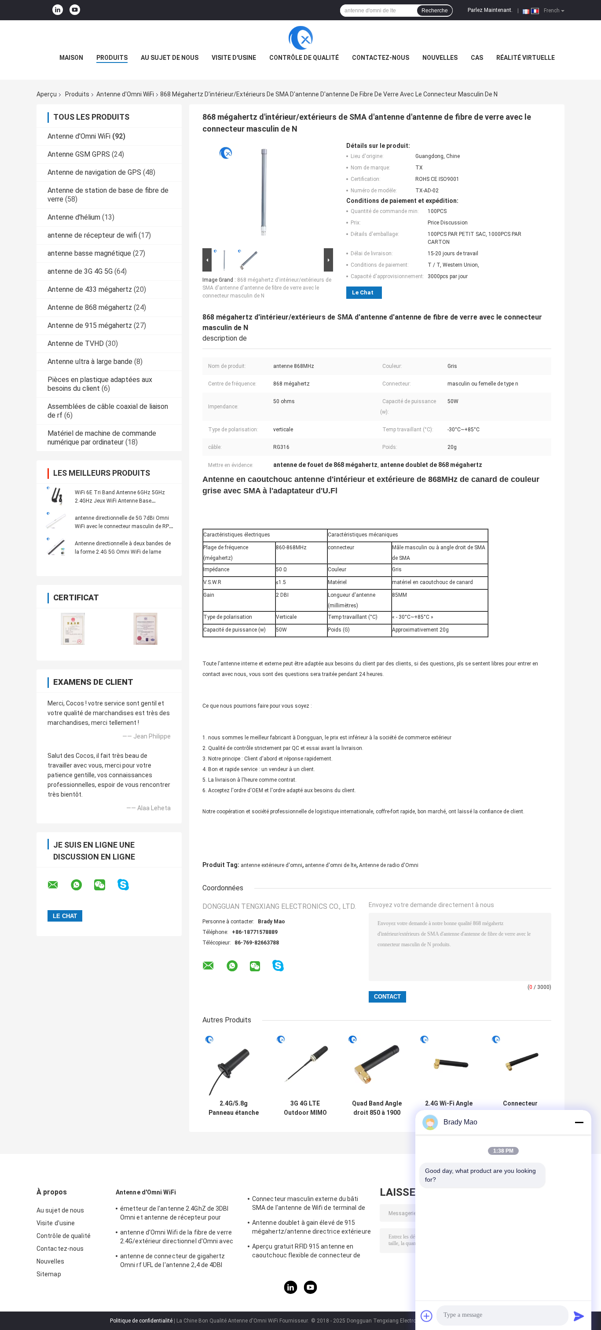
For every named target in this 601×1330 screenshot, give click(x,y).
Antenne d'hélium (74, 217)
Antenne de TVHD (76, 343)
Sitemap (49, 1274)
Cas (477, 57)
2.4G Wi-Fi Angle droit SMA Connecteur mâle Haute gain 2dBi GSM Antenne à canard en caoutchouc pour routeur (449, 1108)
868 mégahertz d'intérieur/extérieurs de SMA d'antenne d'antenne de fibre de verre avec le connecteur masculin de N (266, 288)
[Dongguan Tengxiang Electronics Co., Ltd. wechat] (105, 885)
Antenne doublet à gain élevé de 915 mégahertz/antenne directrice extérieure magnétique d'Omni (311, 1228)
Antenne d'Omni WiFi (125, 94)
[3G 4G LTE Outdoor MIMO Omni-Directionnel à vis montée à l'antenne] (305, 1064)
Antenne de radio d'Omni (388, 865)
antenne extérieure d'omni (271, 865)
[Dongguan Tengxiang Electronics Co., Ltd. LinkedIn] (58, 10)
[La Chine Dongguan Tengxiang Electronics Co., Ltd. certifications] (73, 629)
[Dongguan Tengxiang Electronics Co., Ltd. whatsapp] (82, 885)
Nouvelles (440, 57)
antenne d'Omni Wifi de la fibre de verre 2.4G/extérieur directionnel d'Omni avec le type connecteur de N (176, 1238)
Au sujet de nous (169, 57)
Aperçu (47, 94)
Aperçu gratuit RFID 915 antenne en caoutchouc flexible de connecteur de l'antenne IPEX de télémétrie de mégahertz (306, 1252)
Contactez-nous (380, 57)
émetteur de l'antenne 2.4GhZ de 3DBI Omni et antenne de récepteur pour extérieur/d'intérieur (174, 1214)
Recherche (434, 10)
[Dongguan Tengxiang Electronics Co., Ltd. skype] (128, 884)
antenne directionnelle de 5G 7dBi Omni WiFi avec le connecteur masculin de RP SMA (122, 526)
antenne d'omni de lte (330, 865)
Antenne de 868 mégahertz (90, 307)
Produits (112, 57)
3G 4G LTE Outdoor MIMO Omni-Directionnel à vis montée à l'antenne (305, 1108)
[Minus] (579, 1122)
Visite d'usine (234, 57)
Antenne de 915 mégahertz (90, 325)
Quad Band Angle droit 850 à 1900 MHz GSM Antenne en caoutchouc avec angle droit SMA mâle (377, 1108)
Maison (71, 57)
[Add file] (427, 1316)
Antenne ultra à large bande (90, 361)
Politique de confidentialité (141, 1321)
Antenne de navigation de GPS (94, 172)
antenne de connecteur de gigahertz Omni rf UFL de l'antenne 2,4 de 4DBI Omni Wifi (172, 1262)
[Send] (579, 1316)
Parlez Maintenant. (490, 10)
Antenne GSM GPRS (79, 154)
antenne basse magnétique (89, 253)
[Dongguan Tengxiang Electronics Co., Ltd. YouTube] (75, 10)
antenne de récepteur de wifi (92, 235)
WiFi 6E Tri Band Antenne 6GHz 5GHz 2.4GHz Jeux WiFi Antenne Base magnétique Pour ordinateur (120, 500)
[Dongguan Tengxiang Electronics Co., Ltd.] (300, 38)
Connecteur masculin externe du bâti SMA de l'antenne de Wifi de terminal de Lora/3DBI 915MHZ (308, 1204)
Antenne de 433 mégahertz (90, 289)
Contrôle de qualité (304, 57)
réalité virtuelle (525, 57)
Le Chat (363, 292)
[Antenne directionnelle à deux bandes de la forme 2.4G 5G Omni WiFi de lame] (56, 547)
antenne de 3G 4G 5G (80, 271)
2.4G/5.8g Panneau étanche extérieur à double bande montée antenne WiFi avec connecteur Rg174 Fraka (233, 1108)
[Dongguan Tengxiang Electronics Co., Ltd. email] (59, 885)
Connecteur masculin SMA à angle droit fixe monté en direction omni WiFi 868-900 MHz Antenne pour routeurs (520, 1108)
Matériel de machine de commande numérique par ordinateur (102, 437)
